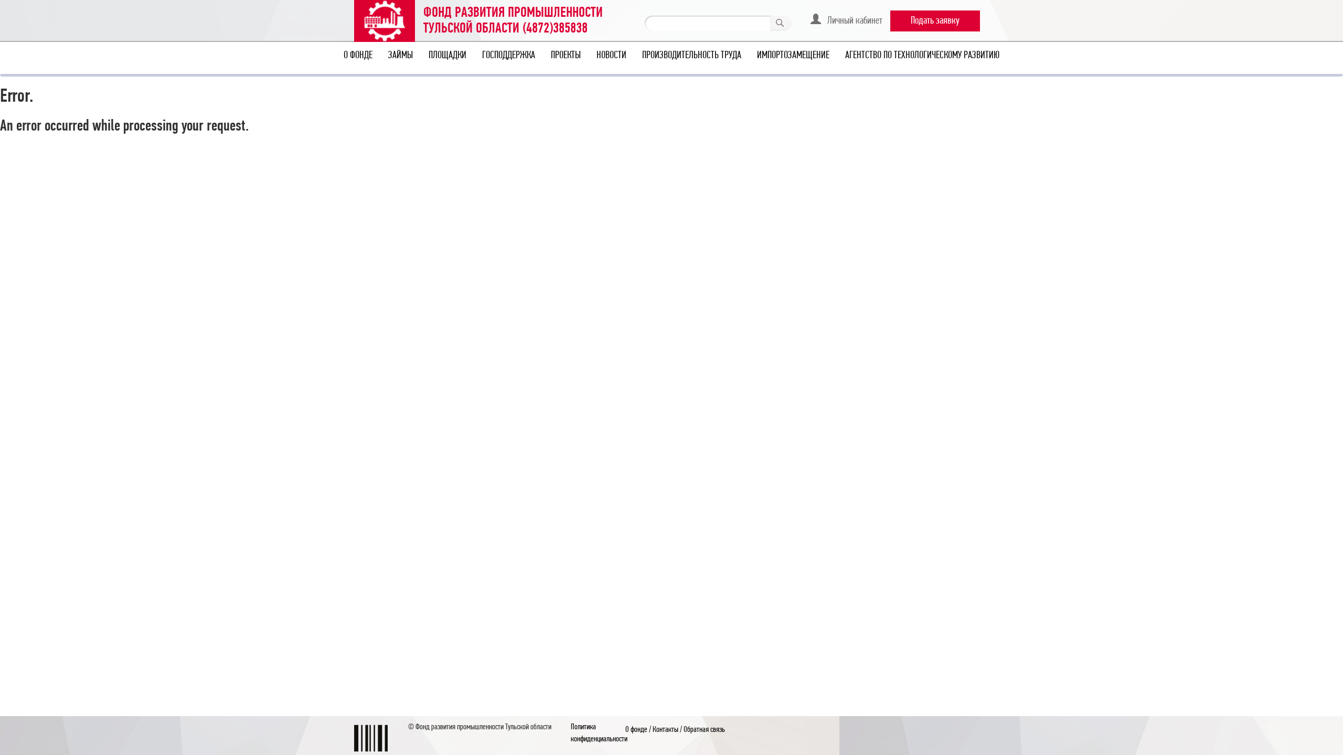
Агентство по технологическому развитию (922, 55)
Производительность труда (691, 55)
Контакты (665, 730)
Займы (400, 55)
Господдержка (508, 55)
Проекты (566, 55)
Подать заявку (935, 21)
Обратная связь (704, 730)
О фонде (358, 55)
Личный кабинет (851, 21)
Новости (611, 55)
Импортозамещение (793, 55)
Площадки (447, 55)
